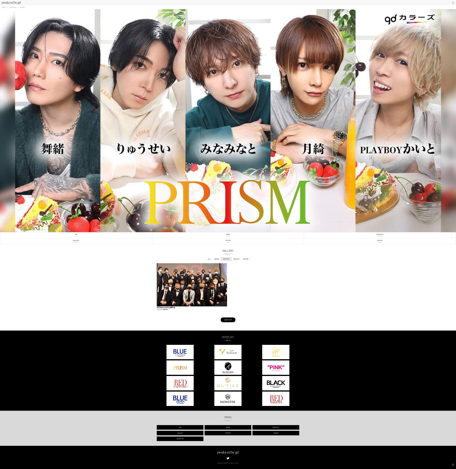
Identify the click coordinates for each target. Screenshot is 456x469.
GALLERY (76, 241)
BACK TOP (228, 320)
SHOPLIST (13, 7)
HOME (4, 7)
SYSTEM (228, 241)
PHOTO (236, 259)
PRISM (22, 7)
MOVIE (245, 259)
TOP (76, 235)
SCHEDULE (379, 235)
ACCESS (380, 241)
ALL (209, 259)
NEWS (228, 235)
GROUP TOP (180, 439)
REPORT (226, 259)
